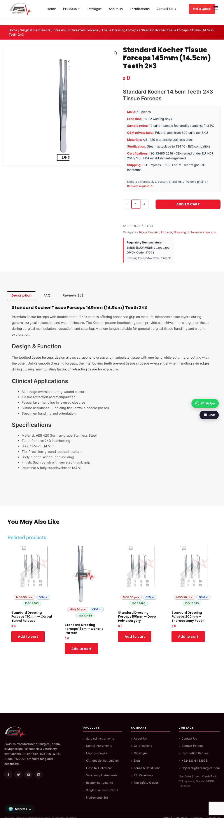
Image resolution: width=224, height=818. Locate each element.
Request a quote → (140, 186)
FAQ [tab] (47, 295)
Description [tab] (21, 295)
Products (71, 8)
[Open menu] (215, 8)
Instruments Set (97, 797)
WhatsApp (208, 403)
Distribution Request (196, 753)
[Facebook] (8, 774)
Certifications (140, 9)
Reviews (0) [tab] (73, 295)
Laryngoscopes (96, 753)
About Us (116, 9)
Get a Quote (202, 9)
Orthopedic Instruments (102, 760)
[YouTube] (28, 774)
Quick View (32, 604)
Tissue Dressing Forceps (120, 30)
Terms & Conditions (147, 768)
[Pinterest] (38, 774)
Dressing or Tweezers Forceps (75, 30)
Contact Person (192, 745)
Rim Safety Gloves (146, 782)
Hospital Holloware (99, 768)
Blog (137, 760)
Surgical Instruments (35, 30)
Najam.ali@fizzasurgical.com (201, 768)
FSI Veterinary (143, 775)
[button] (116, 53)
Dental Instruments (99, 745)
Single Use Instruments (102, 790)
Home (51, 9)
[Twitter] (18, 774)
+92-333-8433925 (194, 760)
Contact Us (166, 8)
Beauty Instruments (99, 782)
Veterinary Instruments (101, 775)
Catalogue (94, 9)
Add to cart (188, 204)
